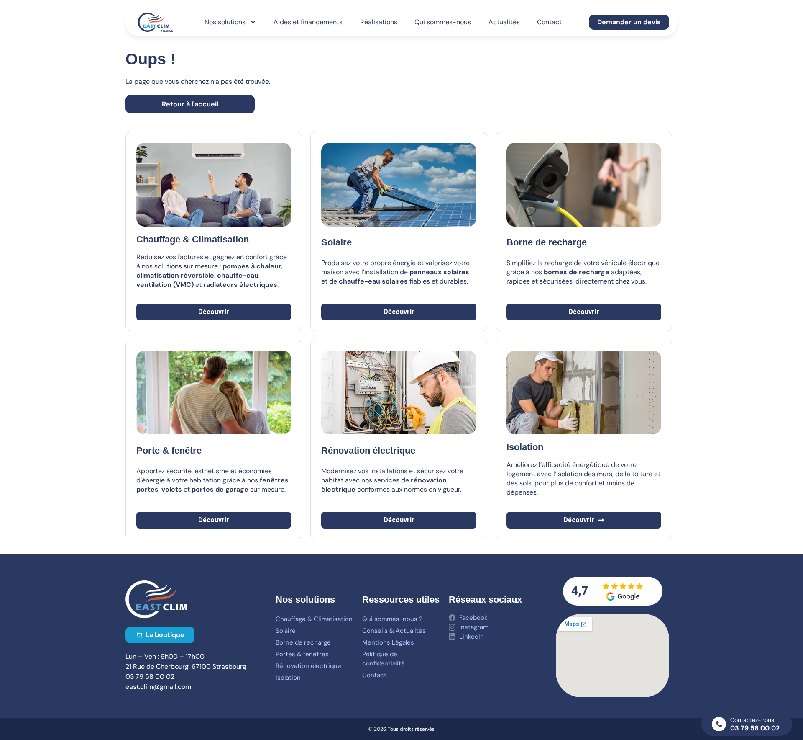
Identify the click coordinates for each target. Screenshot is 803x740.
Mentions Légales (388, 642)
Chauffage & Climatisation (314, 619)
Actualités (504, 22)
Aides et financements (308, 22)
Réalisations (378, 22)
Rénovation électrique (308, 666)
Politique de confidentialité (383, 659)
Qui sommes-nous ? (392, 619)
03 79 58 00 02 (755, 728)
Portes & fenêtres (302, 654)
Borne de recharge (303, 642)
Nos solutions (225, 22)
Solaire (336, 242)
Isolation (288, 677)
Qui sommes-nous (442, 22)
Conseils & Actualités (394, 631)
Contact (549, 22)
